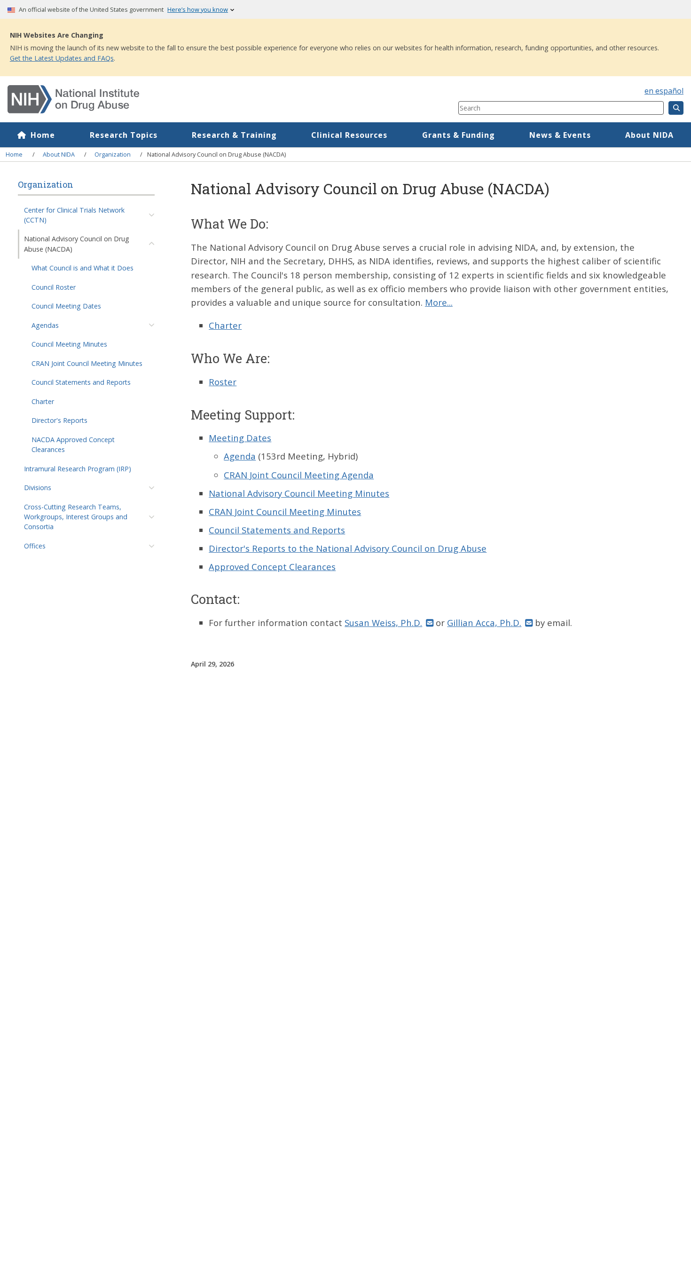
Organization (112, 154)
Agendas (45, 325)
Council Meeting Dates (66, 305)
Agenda (240, 456)
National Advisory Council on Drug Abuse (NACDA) (76, 243)
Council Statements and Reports (81, 382)
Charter (42, 401)
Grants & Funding (458, 135)
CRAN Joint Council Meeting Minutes (86, 363)
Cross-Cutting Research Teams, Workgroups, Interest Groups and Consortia (75, 516)
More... (439, 302)
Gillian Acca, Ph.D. (484, 622)
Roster (222, 382)
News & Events (560, 135)
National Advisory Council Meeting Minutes (299, 493)
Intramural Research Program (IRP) (77, 468)
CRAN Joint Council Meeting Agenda (299, 475)
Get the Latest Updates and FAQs (62, 58)
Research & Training (234, 135)
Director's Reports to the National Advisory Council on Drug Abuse (348, 548)
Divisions (37, 487)
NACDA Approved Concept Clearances (73, 444)
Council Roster (53, 287)
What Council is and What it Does (82, 267)
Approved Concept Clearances (272, 566)
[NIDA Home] (195, 99)
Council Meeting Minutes (69, 344)
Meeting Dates (240, 438)
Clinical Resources (349, 135)
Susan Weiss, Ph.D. (383, 622)
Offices (35, 545)
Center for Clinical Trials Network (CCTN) (74, 215)
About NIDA (649, 135)
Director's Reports (59, 420)
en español (663, 91)
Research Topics (123, 135)
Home (43, 135)
